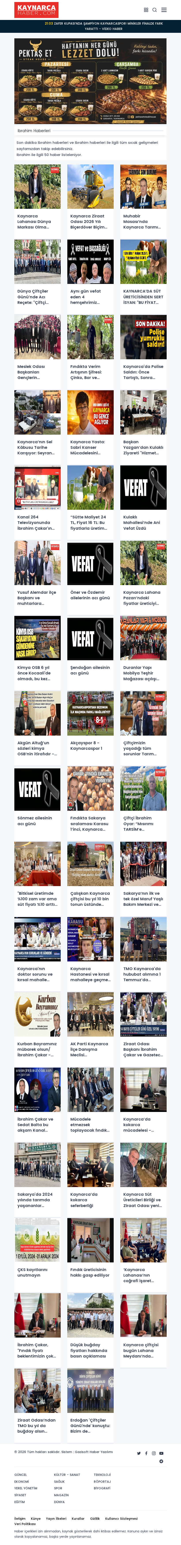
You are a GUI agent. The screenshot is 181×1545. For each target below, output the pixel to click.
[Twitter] (139, 1453)
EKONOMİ (21, 1481)
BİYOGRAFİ (102, 1488)
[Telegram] (161, 1461)
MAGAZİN (61, 1495)
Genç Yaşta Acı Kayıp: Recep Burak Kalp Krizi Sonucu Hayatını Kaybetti (104, 26)
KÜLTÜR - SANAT (67, 1475)
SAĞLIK (59, 1481)
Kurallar (78, 1518)
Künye (36, 1518)
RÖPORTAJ (102, 1481)
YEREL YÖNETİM (25, 1488)
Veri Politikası (25, 1524)
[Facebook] (146, 1453)
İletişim (19, 1518)
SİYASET (20, 1495)
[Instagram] (154, 1453)
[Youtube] (161, 1453)
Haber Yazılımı (101, 1452)
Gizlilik (95, 1518)
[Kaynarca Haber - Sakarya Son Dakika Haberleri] (36, 10)
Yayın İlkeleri (56, 1518)
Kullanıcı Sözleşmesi (121, 1518)
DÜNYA (59, 1502)
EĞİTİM (19, 1502)
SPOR (58, 1488)
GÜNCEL (20, 1475)
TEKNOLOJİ (102, 1475)
